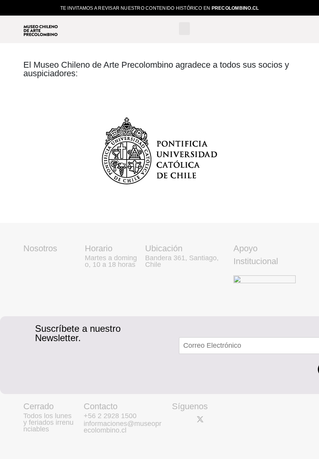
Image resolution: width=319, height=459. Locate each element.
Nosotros (40, 248)
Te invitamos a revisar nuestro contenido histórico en (159, 8)
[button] (184, 28)
